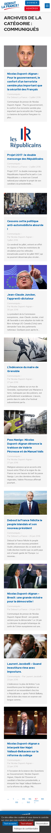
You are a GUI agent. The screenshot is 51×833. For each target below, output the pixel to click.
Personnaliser (42, 823)
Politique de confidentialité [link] (26, 828)
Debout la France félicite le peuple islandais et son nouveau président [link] (24, 524)
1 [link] (13, 799)
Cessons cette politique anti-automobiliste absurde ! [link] (25, 225)
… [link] (18, 799)
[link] (47, 5)
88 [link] (42, 799)
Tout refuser (26, 823)
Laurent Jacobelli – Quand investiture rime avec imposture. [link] (24, 667)
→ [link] (35, 802)
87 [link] (36, 799)
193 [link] (28, 802)
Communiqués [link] (13, 94)
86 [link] (30, 799)
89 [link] (16, 802)
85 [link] (23, 799)
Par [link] (17, 97)
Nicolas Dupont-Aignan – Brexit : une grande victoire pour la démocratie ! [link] (24, 597)
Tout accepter (10, 823)
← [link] (8, 799)
